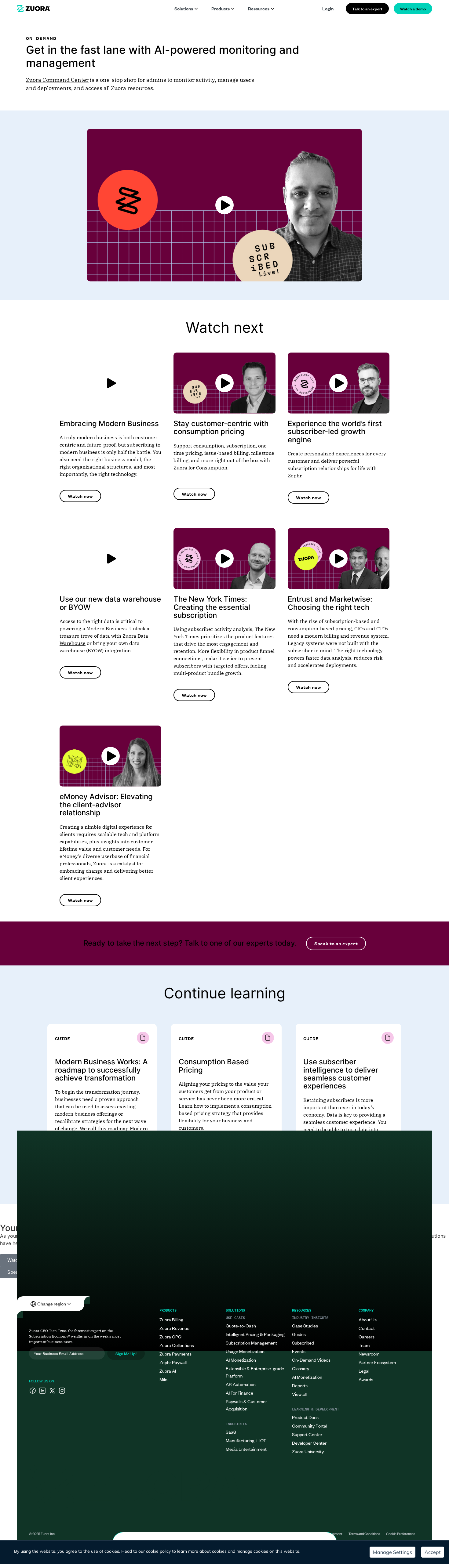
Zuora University (308, 1451)
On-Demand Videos (311, 1359)
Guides (299, 1334)
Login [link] (328, 8)
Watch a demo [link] (413, 8)
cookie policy (158, 1551)
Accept (433, 1552)
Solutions (183, 8)
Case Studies (305, 1325)
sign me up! (126, 1353)
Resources (258, 8)
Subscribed (303, 1342)
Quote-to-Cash (241, 1325)
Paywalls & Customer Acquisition (246, 1405)
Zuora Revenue (174, 1328)
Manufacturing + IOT (246, 1440)
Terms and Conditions (364, 1533)
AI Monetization (241, 1359)
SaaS (231, 1431)
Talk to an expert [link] (367, 8)
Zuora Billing (171, 1319)
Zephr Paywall (173, 1362)
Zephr (294, 475)
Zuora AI (167, 1370)
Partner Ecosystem (377, 1362)
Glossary (300, 1368)
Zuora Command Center (57, 79)
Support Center (307, 1434)
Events (298, 1351)
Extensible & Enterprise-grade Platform (255, 1372)
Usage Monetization (245, 1351)
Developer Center (309, 1442)
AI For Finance (239, 1392)
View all (299, 1394)
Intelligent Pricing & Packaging (255, 1334)
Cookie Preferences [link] (400, 1533)
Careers (366, 1336)
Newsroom (369, 1353)
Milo (163, 1379)
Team (364, 1345)
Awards (366, 1379)
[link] (33, 8)
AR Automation (241, 1384)
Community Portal (309, 1425)
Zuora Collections (176, 1345)
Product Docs (305, 1417)
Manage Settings (392, 1552)
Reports (300, 1385)
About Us (368, 1319)
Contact (367, 1328)
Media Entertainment (246, 1449)
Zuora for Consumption (200, 468)
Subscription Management (251, 1342)
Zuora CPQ (170, 1336)
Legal (364, 1370)
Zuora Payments (175, 1353)
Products (220, 8)
